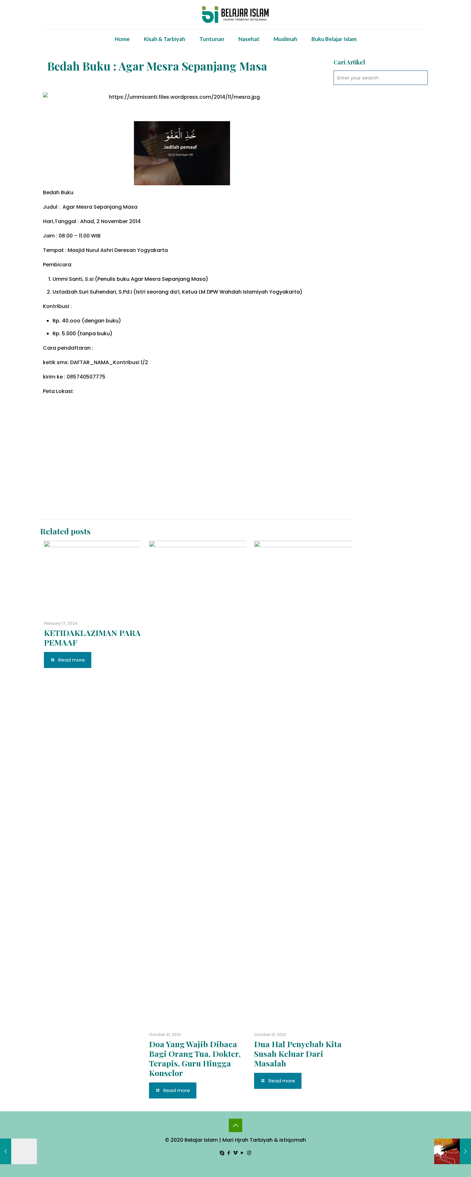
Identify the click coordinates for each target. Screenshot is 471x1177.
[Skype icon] (222, 1152)
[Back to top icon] (235, 1125)
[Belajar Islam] (235, 14)
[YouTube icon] (242, 1152)
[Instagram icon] (249, 1152)
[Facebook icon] (229, 1152)
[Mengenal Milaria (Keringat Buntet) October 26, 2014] (18, 1151)
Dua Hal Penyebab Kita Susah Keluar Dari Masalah (298, 1053)
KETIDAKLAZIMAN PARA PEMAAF (92, 637)
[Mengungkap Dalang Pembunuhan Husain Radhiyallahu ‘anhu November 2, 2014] (452, 1151)
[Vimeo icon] (235, 1152)
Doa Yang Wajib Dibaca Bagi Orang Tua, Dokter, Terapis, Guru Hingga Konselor (195, 1058)
